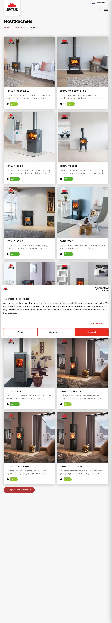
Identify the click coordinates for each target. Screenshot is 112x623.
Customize (54, 332)
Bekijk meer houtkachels (19, 490)
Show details (97, 323)
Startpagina (8, 27)
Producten (19, 27)
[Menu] (105, 9)
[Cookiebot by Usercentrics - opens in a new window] (97, 289)
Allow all (91, 332)
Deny (20, 332)
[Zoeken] (98, 9)
